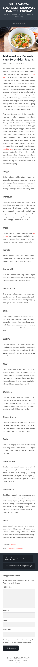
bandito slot (8, 149)
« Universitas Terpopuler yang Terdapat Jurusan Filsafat (17, 558)
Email (6, 620)
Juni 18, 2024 (7, 63)
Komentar (8, 587)
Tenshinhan (19, 548)
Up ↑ (20, 662)
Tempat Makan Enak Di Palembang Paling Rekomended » (19, 566)
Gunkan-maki (11, 548)
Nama (6, 610)
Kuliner (13, 544)
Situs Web (7, 630)
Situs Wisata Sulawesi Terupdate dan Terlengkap (19, 8)
